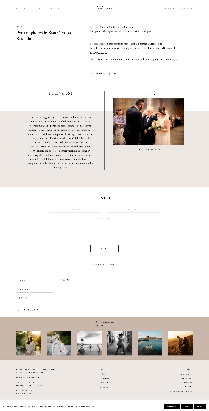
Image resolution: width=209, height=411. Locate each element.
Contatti (53, 8)
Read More (80, 406)
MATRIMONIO (186, 374)
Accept (199, 406)
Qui (92, 59)
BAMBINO (188, 382)
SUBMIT (104, 248)
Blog (37, 8)
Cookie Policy (23, 393)
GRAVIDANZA (187, 378)
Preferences (171, 406)
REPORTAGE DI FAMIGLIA (181, 391)
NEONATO (188, 387)
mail (158, 48)
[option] (104, 130)
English (187, 8)
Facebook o (164, 59)
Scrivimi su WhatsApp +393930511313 (34, 378)
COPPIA (189, 370)
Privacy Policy (24, 391)
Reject (186, 406)
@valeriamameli (104, 325)
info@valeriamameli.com (29, 385)
